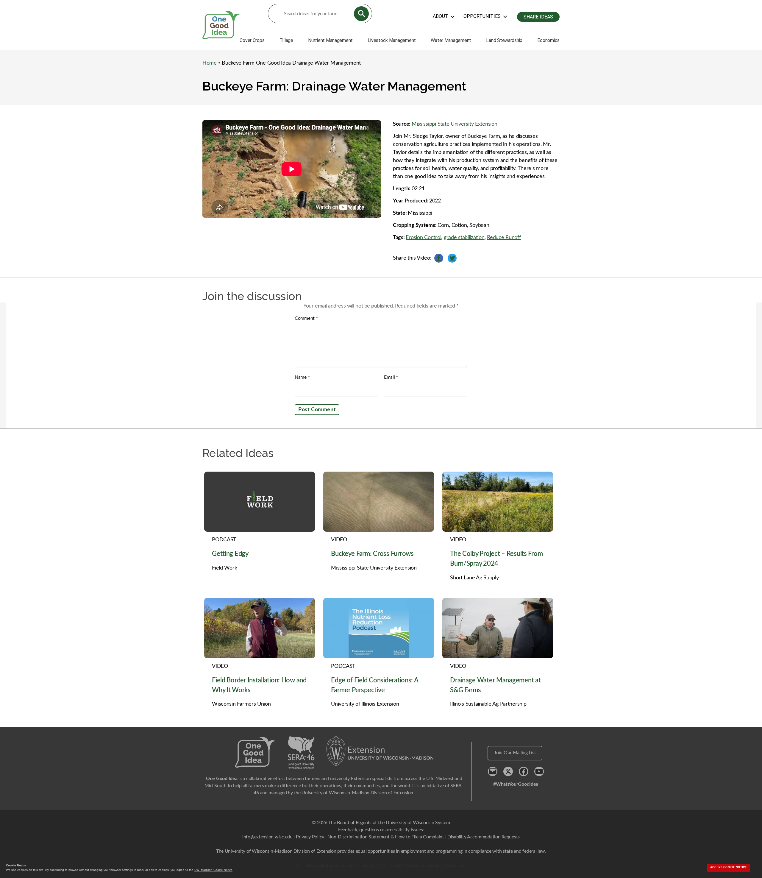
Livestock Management (392, 40)
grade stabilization (464, 237)
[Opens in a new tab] (380, 751)
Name (302, 377)
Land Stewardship (504, 40)
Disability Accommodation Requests (483, 837)
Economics (548, 40)
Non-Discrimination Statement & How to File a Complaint (385, 837)
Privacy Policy (310, 837)
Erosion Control (423, 237)
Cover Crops (252, 40)
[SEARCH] (361, 13)
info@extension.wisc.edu (267, 837)
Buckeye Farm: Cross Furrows (372, 553)
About (440, 16)
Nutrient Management (330, 40)
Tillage (286, 40)
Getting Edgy (230, 553)
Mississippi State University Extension (454, 124)
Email (391, 377)
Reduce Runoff (504, 237)
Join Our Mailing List (515, 752)
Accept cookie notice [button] (728, 867)
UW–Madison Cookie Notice (213, 869)
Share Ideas (538, 17)
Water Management (451, 40)
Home (209, 63)
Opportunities (482, 16)
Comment (306, 318)
